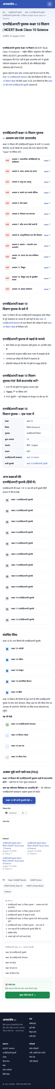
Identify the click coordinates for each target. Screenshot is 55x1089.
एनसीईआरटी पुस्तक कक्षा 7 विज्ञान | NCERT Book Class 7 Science (13, 845)
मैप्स (4, 1065)
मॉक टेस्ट (32, 1057)
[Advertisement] (27, 106)
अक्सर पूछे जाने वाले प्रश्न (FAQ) (19, 936)
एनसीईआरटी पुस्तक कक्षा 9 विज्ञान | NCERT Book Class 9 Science (13, 861)
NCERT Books (36, 880)
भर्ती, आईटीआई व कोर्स (37, 1053)
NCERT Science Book (35, 886)
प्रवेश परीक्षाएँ (33, 1048)
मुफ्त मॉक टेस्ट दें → (27, 995)
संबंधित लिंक (12, 933)
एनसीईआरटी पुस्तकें (15, 12)
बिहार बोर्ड (32, 1032)
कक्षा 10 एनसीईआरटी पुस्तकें (34, 12)
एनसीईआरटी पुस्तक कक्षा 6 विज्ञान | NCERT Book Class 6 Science (38, 845)
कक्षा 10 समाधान (33, 457)
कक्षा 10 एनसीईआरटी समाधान (15, 77)
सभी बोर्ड (32, 1036)
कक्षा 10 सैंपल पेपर (12, 973)
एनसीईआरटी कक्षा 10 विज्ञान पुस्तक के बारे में (24, 911)
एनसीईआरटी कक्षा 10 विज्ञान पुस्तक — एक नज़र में (26, 925)
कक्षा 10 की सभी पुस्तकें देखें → (19, 800)
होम (4, 12)
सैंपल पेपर (6, 1061)
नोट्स (4, 1057)
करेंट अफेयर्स (7, 1070)
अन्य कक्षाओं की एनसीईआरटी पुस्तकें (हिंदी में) (24, 929)
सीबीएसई (32, 1023)
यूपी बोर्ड (32, 1028)
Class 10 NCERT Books (17, 880)
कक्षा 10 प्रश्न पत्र (11, 968)
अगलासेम (10, 4)
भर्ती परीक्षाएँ (33, 1061)
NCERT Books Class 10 (13, 886)
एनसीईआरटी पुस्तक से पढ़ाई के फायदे (21, 915)
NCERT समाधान (9, 1048)
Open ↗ (47, 161)
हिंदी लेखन (6, 1074)
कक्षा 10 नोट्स (10, 963)
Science (7, 892)
